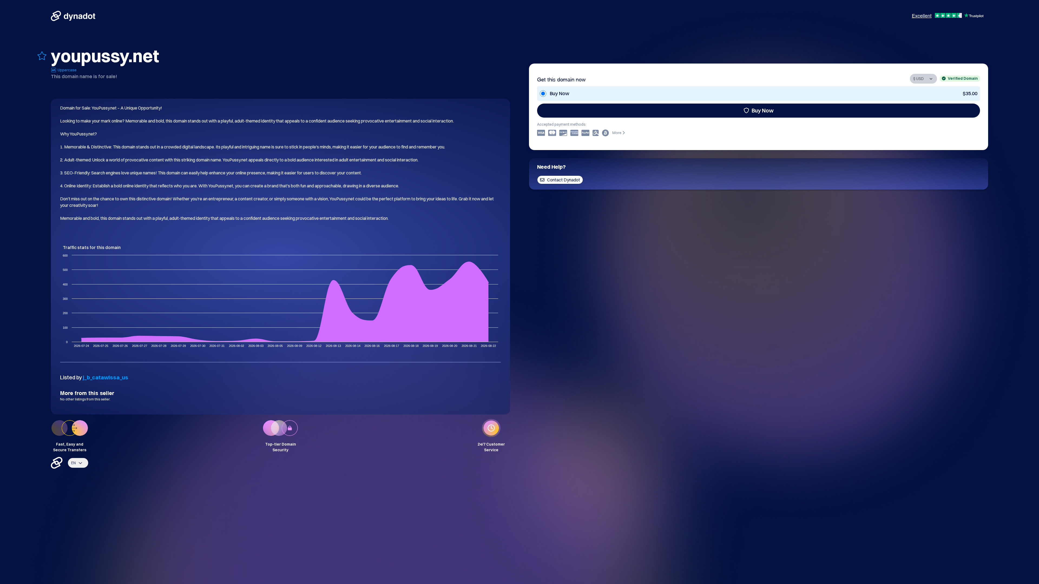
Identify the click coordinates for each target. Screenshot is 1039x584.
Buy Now (763, 110)
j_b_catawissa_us (105, 377)
